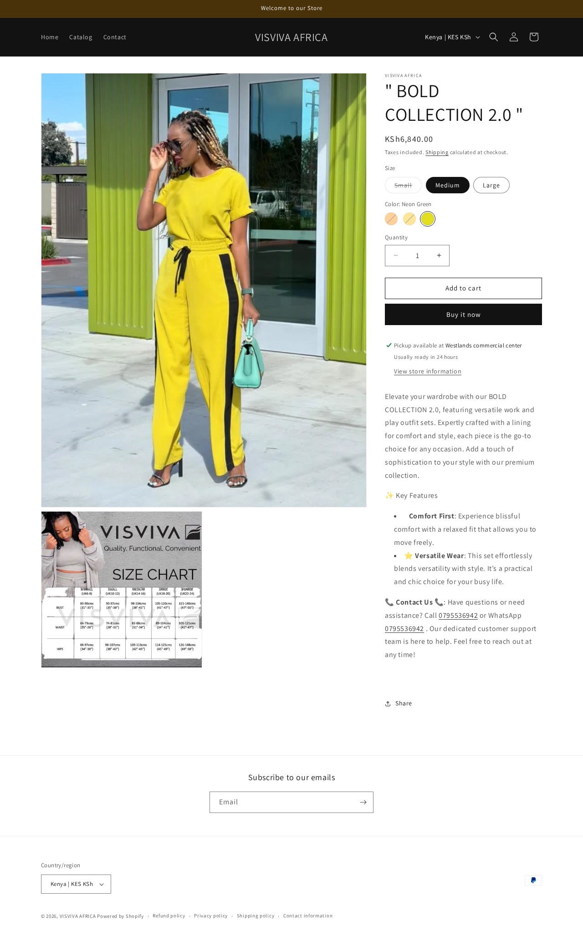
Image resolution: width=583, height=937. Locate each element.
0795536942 (458, 615)
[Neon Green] (427, 218)
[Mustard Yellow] (409, 218)
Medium (447, 185)
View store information (427, 371)
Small (408, 187)
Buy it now (463, 314)
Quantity (396, 237)
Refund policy (169, 915)
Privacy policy (211, 915)
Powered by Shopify (120, 916)
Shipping (437, 152)
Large (491, 185)
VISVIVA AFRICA (78, 916)
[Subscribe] (363, 802)
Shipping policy (256, 915)
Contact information (307, 915)
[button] (494, 37)
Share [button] (403, 703)
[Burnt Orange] (391, 218)
